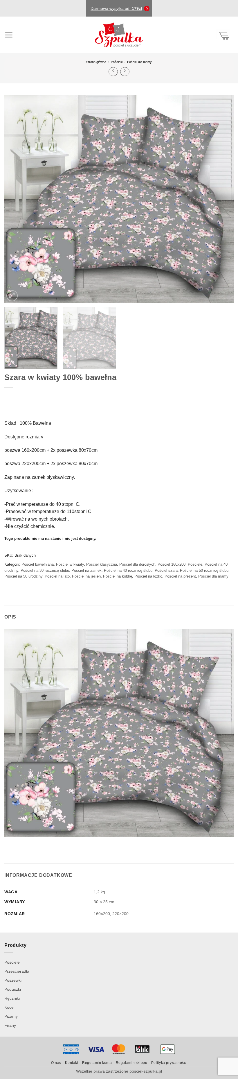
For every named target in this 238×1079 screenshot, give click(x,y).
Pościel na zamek (86, 570)
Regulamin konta (97, 1063)
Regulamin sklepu (131, 1063)
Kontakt (71, 1063)
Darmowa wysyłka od (116, 8)
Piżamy (11, 1016)
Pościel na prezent (180, 576)
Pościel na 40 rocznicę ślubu (128, 570)
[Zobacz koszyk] (223, 34)
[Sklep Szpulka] (119, 34)
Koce (9, 1007)
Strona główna (96, 62)
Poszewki (12, 980)
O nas (56, 1063)
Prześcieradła (16, 971)
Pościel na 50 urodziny (23, 576)
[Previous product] (124, 71)
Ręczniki (12, 998)
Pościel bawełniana (37, 564)
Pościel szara (166, 570)
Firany (10, 1025)
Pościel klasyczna (101, 564)
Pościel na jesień (86, 576)
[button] (17, 35)
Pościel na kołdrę (117, 576)
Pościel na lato (57, 576)
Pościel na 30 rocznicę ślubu (45, 570)
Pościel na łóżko (148, 576)
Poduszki (12, 989)
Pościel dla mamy (139, 62)
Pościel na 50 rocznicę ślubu (204, 570)
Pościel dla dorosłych (137, 564)
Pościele (117, 62)
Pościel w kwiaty (70, 564)
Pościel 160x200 (171, 564)
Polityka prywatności (169, 1063)
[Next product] (113, 71)
